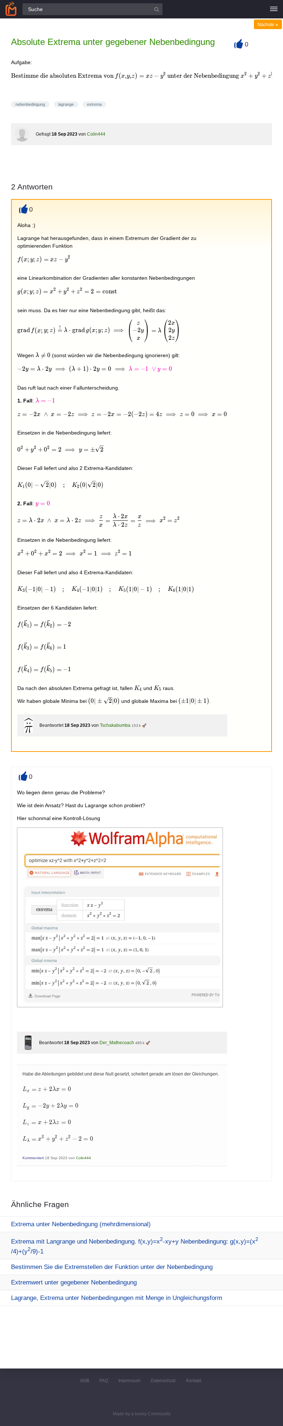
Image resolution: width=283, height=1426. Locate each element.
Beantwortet (51, 725)
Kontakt (193, 1380)
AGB (84, 1380)
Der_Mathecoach (116, 1042)
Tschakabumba (115, 725)
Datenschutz (163, 1380)
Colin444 (96, 134)
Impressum (129, 1380)
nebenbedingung (30, 104)
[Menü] (273, 9)
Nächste (268, 24)
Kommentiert (33, 1158)
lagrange (66, 104)
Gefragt (43, 134)
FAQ (103, 1380)
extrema (94, 104)
